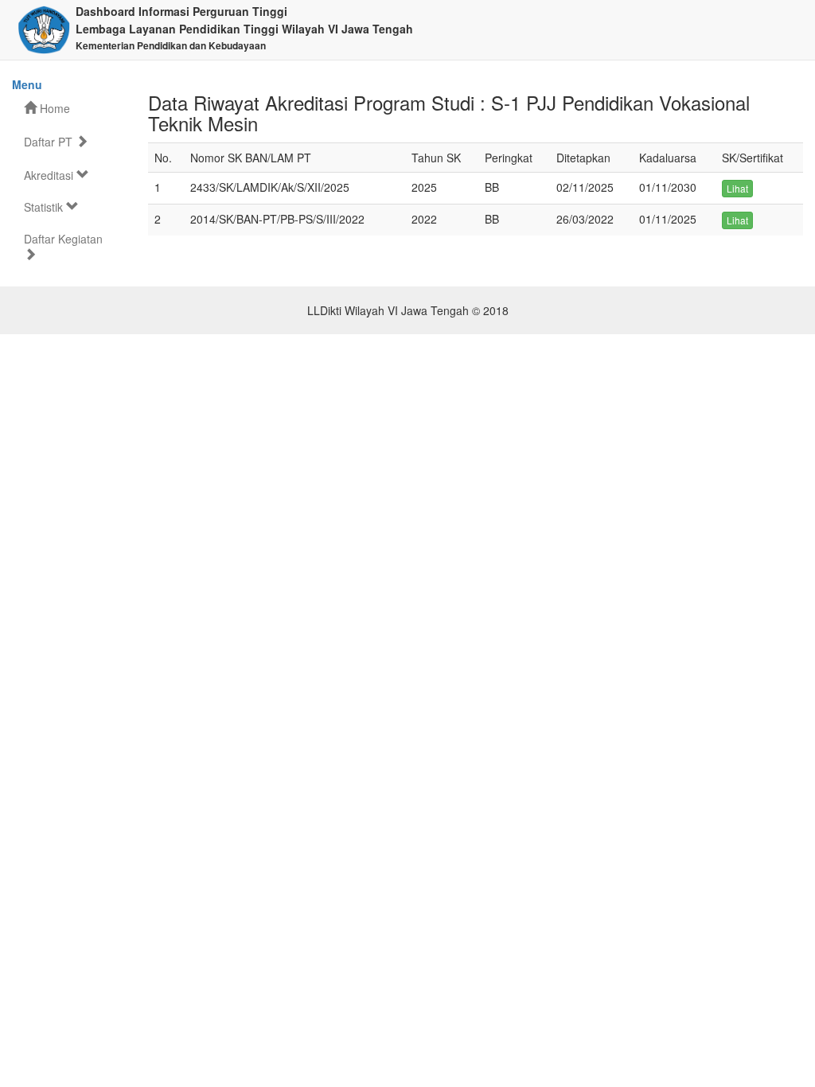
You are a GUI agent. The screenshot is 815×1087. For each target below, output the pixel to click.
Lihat (737, 188)
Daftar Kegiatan (63, 239)
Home (53, 108)
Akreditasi (50, 175)
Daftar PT (50, 142)
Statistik (45, 207)
